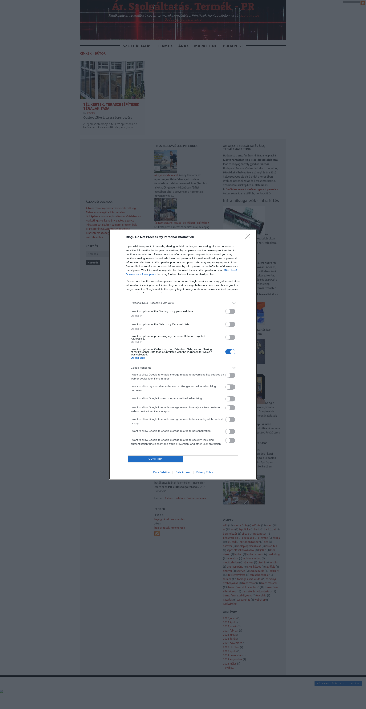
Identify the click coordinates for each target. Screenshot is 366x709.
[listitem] (183, 303)
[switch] (230, 311)
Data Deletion (161, 472)
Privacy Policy (204, 472)
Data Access (183, 472)
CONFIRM (155, 458)
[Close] (249, 237)
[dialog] (183, 354)
